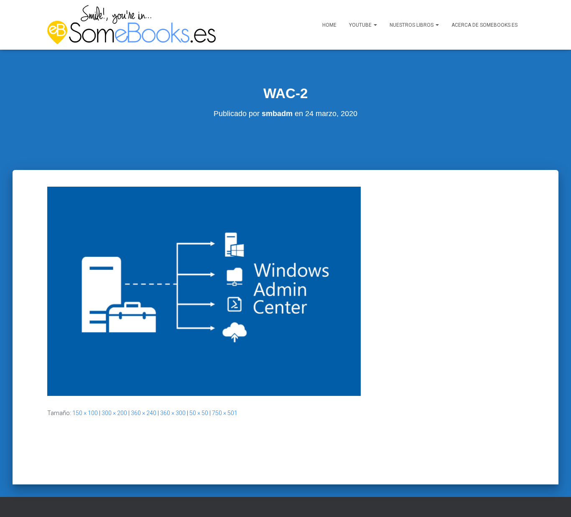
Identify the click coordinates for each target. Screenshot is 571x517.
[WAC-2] (204, 290)
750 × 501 (224, 413)
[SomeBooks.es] (131, 25)
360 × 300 (173, 413)
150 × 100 (85, 413)
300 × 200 (114, 413)
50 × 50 (198, 413)
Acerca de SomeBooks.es (484, 25)
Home (329, 25)
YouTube (361, 25)
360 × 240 (143, 413)
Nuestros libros (412, 25)
